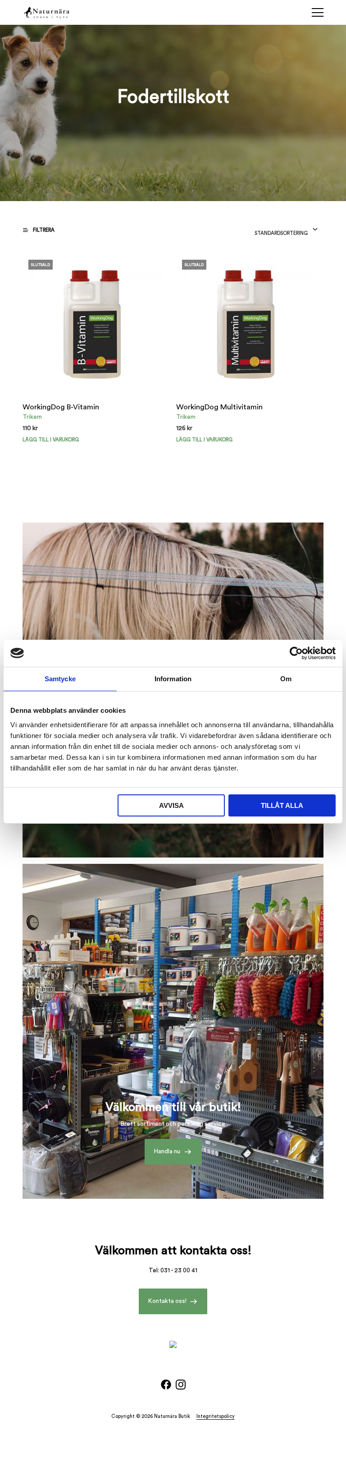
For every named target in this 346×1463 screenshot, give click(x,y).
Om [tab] (285, 679)
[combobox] (286, 231)
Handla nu (167, 1151)
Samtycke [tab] (60, 679)
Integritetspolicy (215, 1416)
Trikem (32, 417)
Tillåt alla (282, 805)
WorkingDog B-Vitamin (61, 407)
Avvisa (171, 805)
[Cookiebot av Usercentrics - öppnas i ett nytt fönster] (296, 653)
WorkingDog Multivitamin (219, 407)
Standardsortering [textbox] (281, 233)
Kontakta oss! (167, 1301)
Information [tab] (173, 679)
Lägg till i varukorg (51, 439)
